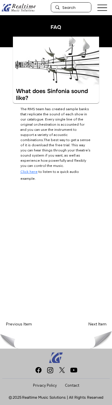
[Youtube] (74, 370)
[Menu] (102, 7)
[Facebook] (38, 370)
